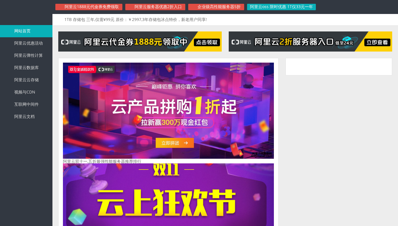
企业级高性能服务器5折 (218, 6)
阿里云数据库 (26, 67)
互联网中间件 (26, 104)
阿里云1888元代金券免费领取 (91, 6)
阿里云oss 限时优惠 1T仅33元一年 (281, 6)
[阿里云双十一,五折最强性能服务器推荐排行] (168, 157)
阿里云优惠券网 (26, 13)
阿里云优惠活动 (28, 43)
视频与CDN (24, 92)
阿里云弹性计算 (28, 55)
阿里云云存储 (26, 79)
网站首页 (22, 30)
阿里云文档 (24, 116)
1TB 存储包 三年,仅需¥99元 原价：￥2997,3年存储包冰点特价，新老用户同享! (135, 19)
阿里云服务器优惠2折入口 (157, 6)
